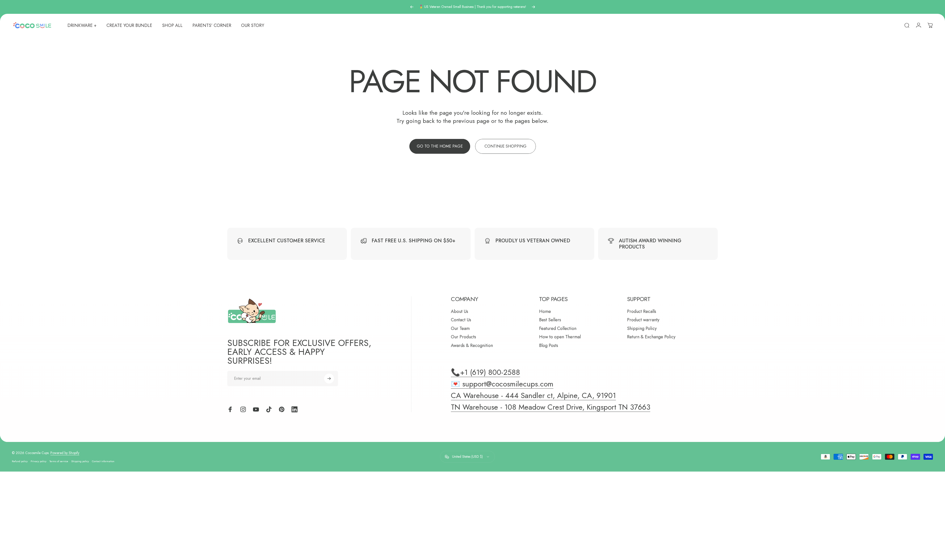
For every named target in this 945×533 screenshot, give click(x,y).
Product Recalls (641, 311)
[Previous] (411, 7)
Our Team (460, 328)
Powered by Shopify (64, 452)
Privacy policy (38, 461)
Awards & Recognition (472, 345)
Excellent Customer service (286, 240)
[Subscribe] (329, 378)
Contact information (103, 461)
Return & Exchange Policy (651, 337)
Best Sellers (550, 320)
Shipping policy (80, 461)
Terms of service (58, 461)
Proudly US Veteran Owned (532, 240)
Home (545, 311)
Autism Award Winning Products (650, 243)
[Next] (533, 7)
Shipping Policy (642, 328)
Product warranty (643, 320)
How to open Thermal (560, 337)
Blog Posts (548, 345)
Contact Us (461, 320)
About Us (459, 311)
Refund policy (20, 461)
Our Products (463, 337)
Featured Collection (557, 328)
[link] (550, 407)
